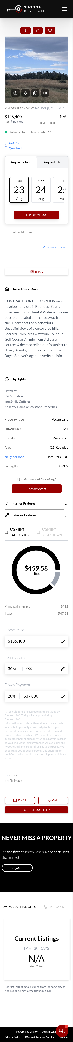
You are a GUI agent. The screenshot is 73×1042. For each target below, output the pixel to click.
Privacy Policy (12, 1037)
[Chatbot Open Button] (62, 1031)
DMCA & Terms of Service (39, 1037)
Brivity (34, 1031)
